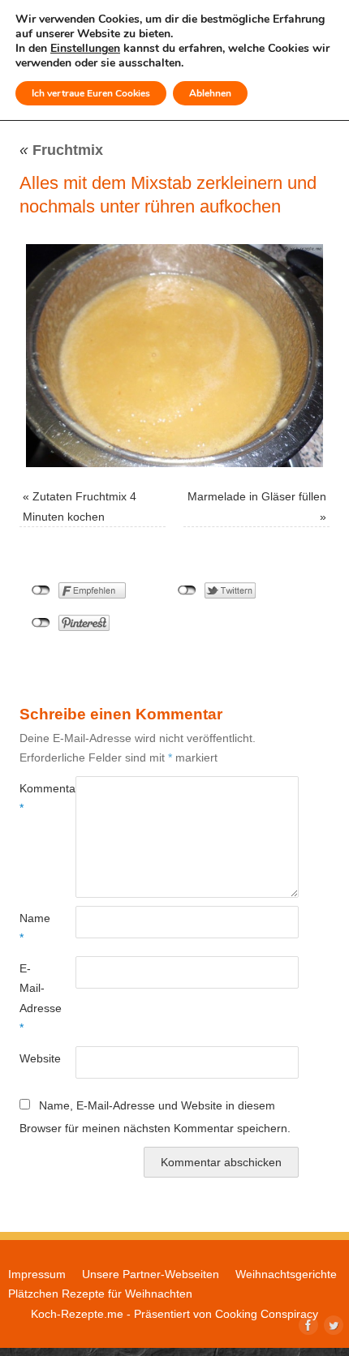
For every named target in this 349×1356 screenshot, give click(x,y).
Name (33, 928)
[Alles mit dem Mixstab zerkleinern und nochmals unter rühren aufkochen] (174, 355)
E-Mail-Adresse (33, 998)
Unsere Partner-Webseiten (150, 1274)
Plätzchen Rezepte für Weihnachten (100, 1293)
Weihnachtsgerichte (286, 1274)
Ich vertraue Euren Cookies (91, 93)
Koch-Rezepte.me (77, 1313)
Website (33, 1058)
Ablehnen (210, 93)
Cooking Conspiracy (266, 1313)
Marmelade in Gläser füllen (256, 496)
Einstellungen (85, 48)
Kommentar (33, 798)
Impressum (37, 1274)
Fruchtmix (61, 150)
